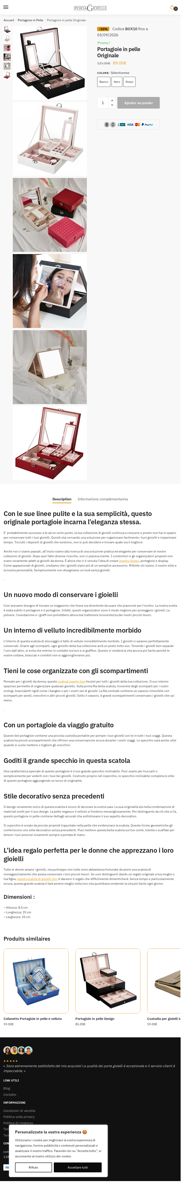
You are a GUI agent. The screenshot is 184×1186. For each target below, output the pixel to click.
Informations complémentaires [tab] (103, 499)
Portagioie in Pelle (30, 20)
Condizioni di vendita (19, 1111)
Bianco (103, 82)
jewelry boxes (129, 561)
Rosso (129, 82)
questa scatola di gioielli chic (37, 879)
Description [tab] (62, 499)
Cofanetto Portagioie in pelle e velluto (33, 1019)
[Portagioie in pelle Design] (107, 980)
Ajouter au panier (138, 103)
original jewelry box (71, 681)
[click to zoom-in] (50, 63)
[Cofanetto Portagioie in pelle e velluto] (36, 980)
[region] (58, 1151)
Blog (6, 1088)
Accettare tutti (78, 1167)
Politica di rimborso (18, 1123)
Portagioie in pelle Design (94, 1019)
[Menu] (10, 7)
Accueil (9, 20)
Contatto (9, 1094)
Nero (117, 82)
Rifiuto (33, 1167)
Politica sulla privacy (19, 1117)
